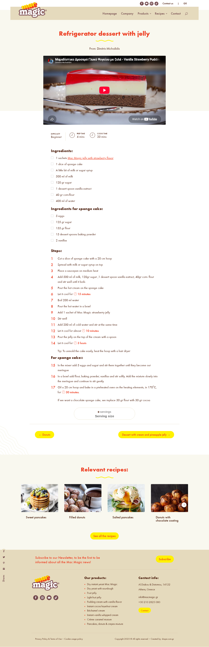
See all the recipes (104, 536)
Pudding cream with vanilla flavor (104, 601)
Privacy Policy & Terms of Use (48, 639)
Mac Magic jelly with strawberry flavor (90, 158)
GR (185, 3)
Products (143, 13)
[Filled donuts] (82, 498)
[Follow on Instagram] (42, 597)
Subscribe (165, 559)
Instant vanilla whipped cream (102, 615)
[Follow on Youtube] (49, 597)
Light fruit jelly (94, 597)
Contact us (167, 3)
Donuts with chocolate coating (167, 518)
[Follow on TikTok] (55, 597)
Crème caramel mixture (99, 619)
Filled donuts (77, 517)
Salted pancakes (122, 517)
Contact (176, 13)
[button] (24, 504)
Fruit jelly (92, 593)
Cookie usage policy (73, 639)
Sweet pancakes (36, 517)
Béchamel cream (96, 610)
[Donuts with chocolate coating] (169, 498)
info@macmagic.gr (148, 597)
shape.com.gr (168, 639)
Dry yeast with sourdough (100, 588)
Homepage (110, 13)
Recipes (160, 13)
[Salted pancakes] (126, 498)
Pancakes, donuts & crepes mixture (105, 624)
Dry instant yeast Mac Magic (102, 584)
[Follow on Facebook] (35, 597)
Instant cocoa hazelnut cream (102, 606)
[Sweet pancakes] (39, 498)
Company (127, 13)
